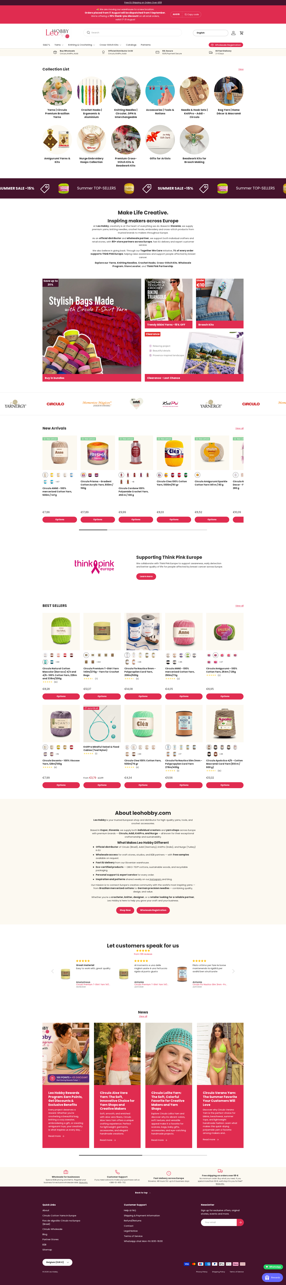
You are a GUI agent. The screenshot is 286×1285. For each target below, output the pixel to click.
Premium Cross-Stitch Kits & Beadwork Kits (126, 162)
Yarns (58, 44)
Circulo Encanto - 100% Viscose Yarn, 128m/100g (61, 762)
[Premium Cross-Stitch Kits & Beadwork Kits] (126, 139)
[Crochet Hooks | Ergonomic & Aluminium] (91, 91)
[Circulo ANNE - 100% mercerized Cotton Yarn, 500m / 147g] (59, 452)
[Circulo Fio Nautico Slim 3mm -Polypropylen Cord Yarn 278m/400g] (184, 723)
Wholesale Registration (153, 910)
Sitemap (47, 1249)
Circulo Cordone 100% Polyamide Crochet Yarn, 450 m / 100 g (133, 492)
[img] (143, 950)
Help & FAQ (130, 1210)
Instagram (155, 879)
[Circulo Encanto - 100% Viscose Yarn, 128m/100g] (61, 723)
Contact (128, 1225)
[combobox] (132, 32)
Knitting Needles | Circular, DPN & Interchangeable (125, 113)
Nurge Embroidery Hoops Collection (91, 160)
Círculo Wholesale (52, 1229)
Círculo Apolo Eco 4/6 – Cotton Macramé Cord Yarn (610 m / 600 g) (224, 764)
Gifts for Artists (160, 158)
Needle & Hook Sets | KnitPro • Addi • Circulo (194, 113)
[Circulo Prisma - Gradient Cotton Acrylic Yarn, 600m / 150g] (98, 452)
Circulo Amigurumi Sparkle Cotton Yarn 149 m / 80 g (211, 483)
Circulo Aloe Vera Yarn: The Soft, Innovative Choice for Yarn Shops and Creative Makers (117, 1101)
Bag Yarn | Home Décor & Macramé (229, 111)
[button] (241, 33)
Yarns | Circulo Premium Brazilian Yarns (57, 113)
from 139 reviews (143, 954)
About (45, 1210)
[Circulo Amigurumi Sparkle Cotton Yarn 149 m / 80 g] (212, 452)
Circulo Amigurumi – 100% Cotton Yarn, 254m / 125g (221, 670)
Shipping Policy (218, 1272)
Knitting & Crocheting (80, 44)
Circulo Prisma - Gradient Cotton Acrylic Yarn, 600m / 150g (97, 485)
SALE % (46, 44)
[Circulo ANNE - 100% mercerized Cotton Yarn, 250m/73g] (184, 631)
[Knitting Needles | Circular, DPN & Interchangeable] (126, 91)
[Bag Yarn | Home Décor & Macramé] (229, 91)
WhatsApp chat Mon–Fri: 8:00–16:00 (143, 1241)
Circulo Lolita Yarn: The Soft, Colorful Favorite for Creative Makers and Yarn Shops (167, 1101)
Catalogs (131, 44)
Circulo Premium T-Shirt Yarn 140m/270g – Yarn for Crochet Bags (101, 672)
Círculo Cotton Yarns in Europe (59, 1215)
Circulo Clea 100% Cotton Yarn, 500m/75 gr (142, 762)
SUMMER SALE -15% (151, 188)
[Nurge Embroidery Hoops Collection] (91, 139)
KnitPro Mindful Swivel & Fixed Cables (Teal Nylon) (101, 748)
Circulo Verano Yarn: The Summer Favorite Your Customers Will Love (220, 1099)
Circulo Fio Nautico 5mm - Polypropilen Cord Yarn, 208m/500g (140, 672)
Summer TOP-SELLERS (72, 188)
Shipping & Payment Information (142, 1215)
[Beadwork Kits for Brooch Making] (194, 139)
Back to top (141, 1192)
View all (239, 428)
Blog (44, 1234)
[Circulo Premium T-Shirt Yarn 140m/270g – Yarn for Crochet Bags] (102, 631)
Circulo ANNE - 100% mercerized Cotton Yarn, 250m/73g (180, 672)
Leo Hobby (53, 1272)
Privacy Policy (201, 1272)
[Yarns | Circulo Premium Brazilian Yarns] (57, 91)
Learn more (146, 576)
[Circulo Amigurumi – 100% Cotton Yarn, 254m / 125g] (225, 631)
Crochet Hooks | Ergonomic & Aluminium (91, 113)
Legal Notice (131, 1230)
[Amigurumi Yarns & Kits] (57, 139)
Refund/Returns (132, 1220)
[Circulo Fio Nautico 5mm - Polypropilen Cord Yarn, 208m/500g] (143, 631)
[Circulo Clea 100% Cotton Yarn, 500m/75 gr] (143, 723)
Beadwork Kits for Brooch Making (194, 160)
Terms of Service (133, 1236)
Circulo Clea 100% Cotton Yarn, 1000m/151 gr (172, 483)
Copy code (193, 14)
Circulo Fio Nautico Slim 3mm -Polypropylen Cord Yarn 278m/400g (183, 764)
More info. (83, 1182)
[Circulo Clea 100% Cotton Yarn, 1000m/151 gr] (174, 452)
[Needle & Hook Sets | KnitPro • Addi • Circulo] (194, 91)
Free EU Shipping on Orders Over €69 (143, 2)
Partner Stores (50, 1239)
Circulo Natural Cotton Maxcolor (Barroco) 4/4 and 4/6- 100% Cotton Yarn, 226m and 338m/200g (59, 673)
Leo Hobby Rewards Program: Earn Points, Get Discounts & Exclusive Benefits (65, 1099)
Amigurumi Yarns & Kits (57, 160)
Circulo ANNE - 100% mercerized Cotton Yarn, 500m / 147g (57, 492)
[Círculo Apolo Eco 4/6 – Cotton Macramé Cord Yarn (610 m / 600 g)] (225, 723)
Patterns (146, 44)
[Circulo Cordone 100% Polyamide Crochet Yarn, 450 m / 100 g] (136, 452)
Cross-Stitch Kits (109, 44)
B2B (44, 1244)
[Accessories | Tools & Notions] (160, 91)
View (241, 69)
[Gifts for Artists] (160, 139)
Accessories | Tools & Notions (160, 111)
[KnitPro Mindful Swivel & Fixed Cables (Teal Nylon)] (102, 723)
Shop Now (125, 910)
